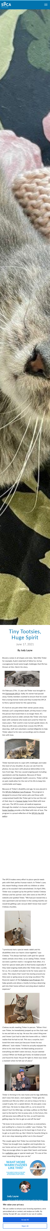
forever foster (22, 801)
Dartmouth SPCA (12, 693)
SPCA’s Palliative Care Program (18, 792)
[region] (25, 1216)
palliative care (11, 1153)
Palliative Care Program (30, 979)
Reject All (25, 1226)
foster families (8, 810)
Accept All (25, 1220)
